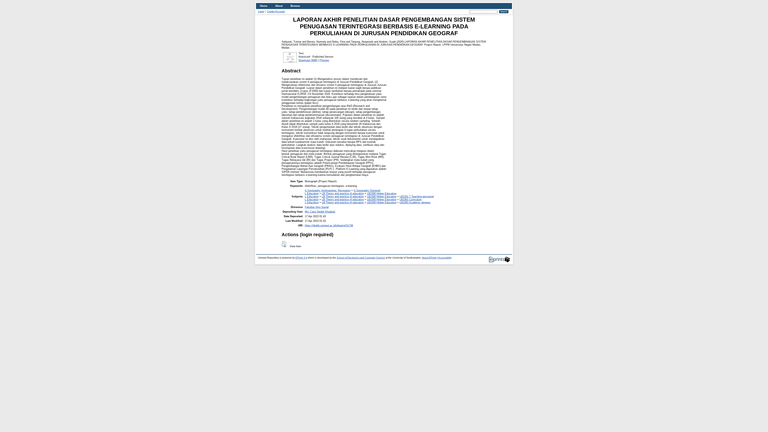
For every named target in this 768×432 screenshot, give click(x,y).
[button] (284, 244)
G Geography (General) (367, 190)
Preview (324, 60)
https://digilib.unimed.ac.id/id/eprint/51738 (329, 225)
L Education (312, 193)
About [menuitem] (279, 5)
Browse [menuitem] (295, 5)
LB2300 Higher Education (381, 193)
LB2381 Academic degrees (415, 202)
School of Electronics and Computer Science (361, 258)
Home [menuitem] (263, 5)
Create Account (276, 11)
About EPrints (429, 258)
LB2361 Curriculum (411, 199)
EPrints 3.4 (301, 258)
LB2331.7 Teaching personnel (417, 196)
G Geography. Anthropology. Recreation (327, 190)
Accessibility (445, 258)
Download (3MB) (308, 60)
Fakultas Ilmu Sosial (317, 207)
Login (261, 11)
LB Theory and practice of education (343, 193)
